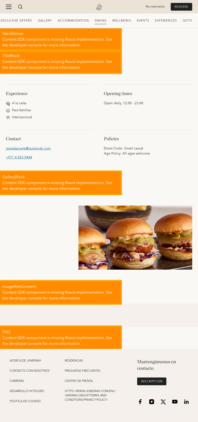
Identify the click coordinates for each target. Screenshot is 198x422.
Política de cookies (25, 401)
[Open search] (20, 7)
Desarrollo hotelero (27, 391)
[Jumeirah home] (99, 7)
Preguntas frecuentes (82, 371)
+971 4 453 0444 (19, 157)
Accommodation (73, 20)
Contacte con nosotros (30, 371)
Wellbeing (121, 20)
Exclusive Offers (16, 20)
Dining (100, 20)
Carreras (17, 381)
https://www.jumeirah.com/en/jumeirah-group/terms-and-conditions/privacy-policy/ (90, 395)
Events (143, 20)
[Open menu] (9, 7)
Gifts (187, 20)
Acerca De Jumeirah (25, 361)
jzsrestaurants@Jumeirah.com (28, 148)
